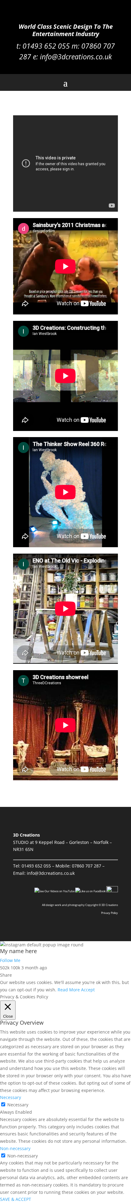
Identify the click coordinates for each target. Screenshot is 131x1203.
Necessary (17, 1105)
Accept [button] (88, 990)
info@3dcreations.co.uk (76, 56)
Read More (69, 990)
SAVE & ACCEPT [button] (15, 1199)
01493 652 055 (36, 866)
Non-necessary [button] (15, 1148)
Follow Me (10, 960)
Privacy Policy (109, 913)
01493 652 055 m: (52, 46)
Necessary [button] (10, 1097)
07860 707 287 (86, 866)
